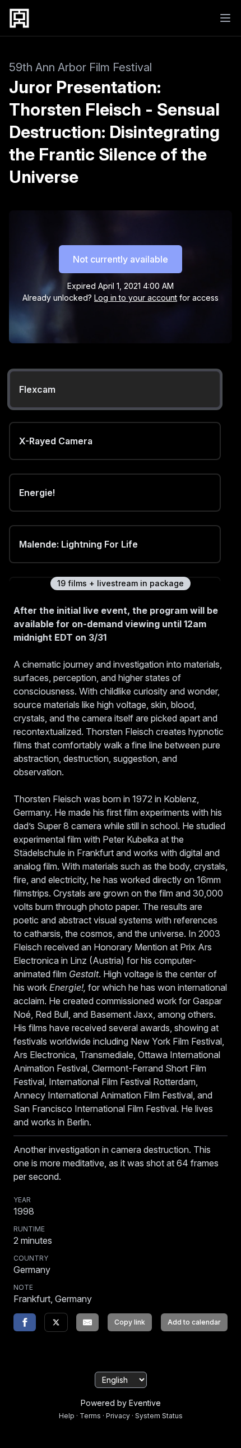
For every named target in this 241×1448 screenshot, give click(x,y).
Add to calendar (194, 1322)
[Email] (87, 1322)
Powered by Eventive (121, 1403)
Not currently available (120, 259)
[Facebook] (24, 1322)
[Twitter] (56, 1322)
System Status (159, 1416)
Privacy (118, 1416)
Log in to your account (135, 297)
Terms (90, 1416)
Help (67, 1416)
